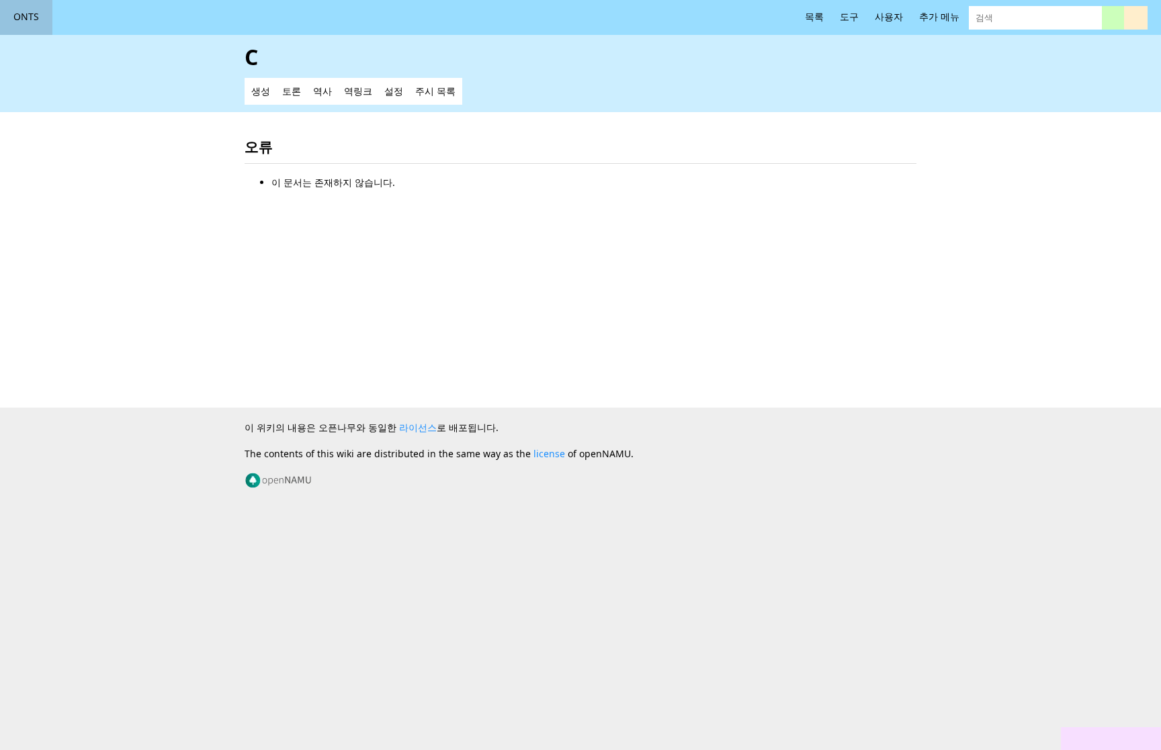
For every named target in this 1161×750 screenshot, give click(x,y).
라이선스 (418, 427)
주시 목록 (435, 91)
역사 (322, 91)
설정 (393, 91)
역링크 (358, 91)
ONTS (26, 16)
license (549, 453)
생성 (260, 91)
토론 (291, 91)
